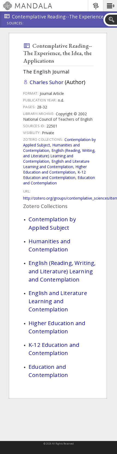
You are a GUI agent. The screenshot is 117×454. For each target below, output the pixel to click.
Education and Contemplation (48, 371)
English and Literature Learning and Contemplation (56, 164)
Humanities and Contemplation (49, 245)
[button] (110, 5)
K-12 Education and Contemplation (54, 175)
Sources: (15, 23)
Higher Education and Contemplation (55, 169)
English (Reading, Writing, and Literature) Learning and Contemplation (59, 156)
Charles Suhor (46, 82)
